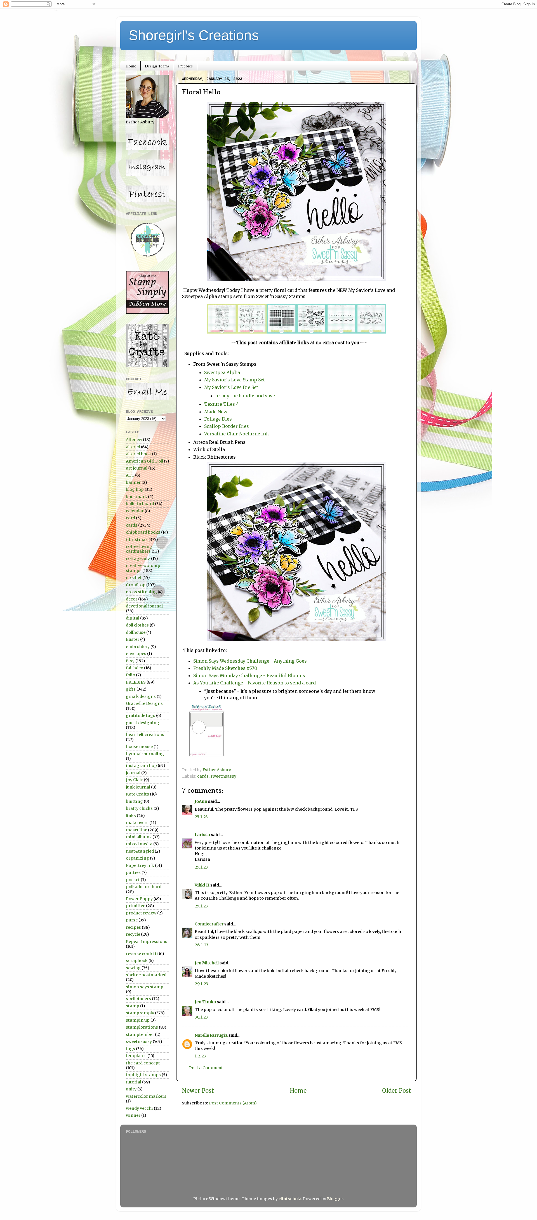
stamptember (140, 1034)
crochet (134, 577)
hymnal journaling (145, 753)
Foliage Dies (218, 419)
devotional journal (144, 606)
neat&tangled (140, 851)
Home (131, 66)
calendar (135, 510)
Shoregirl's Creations (194, 35)
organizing (137, 858)
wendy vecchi (139, 1108)
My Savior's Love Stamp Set (234, 380)
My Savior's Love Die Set (231, 387)
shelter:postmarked (146, 974)
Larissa (202, 834)
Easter (132, 639)
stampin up (138, 1020)
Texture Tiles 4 (221, 404)
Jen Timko (205, 1001)
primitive (135, 905)
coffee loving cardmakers (139, 549)
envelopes (136, 653)
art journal (136, 468)
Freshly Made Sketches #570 (225, 668)
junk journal (138, 787)
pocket (133, 879)
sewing (133, 967)
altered (133, 446)
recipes (133, 927)
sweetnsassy (223, 776)
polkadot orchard (143, 886)
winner (133, 1115)
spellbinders (138, 998)
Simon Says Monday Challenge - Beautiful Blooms (249, 675)
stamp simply (140, 1012)
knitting (134, 801)
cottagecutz (138, 558)
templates (136, 1055)
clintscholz (290, 1198)
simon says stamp (144, 986)
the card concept (143, 1063)
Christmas (137, 539)
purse (132, 920)
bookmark (136, 496)
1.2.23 (200, 1056)
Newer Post (198, 1090)
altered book (138, 453)
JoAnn (201, 801)
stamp (132, 1005)
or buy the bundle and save (245, 395)
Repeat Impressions (146, 941)
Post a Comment (206, 1067)
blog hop (135, 489)
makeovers (137, 822)
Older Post (396, 1090)
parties (133, 872)
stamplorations (142, 1027)
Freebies (185, 66)
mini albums (139, 836)
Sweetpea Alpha (222, 372)
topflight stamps (143, 1074)
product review (141, 913)
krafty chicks (139, 808)
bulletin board (140, 503)
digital (132, 618)
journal (133, 772)
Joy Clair (134, 779)
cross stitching (141, 591)
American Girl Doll (144, 461)
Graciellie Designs (144, 703)
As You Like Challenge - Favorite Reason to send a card (254, 683)
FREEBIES (136, 682)
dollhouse (135, 632)
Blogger (335, 1198)
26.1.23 (201, 944)
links (131, 815)
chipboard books (143, 532)
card (130, 517)
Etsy (130, 660)
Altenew (134, 439)
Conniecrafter (209, 923)
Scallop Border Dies (226, 426)
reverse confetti (142, 953)
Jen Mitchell (207, 962)
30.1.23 (201, 1017)
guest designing (142, 722)
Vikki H (202, 885)
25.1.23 (201, 816)
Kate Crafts (137, 794)
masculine (136, 829)
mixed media (139, 843)
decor (131, 599)
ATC (130, 475)
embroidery (138, 646)
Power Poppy (139, 898)
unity (131, 1089)
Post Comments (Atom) (233, 1103)
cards (203, 776)
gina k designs (141, 696)
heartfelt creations (145, 734)
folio (130, 674)
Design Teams (157, 66)
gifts (131, 689)
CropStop (135, 584)
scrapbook (137, 960)
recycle (133, 934)
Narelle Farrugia (211, 1035)
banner (133, 482)
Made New (215, 411)
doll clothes (137, 625)
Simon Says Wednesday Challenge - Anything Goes (250, 661)
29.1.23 (201, 983)
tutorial (133, 1082)
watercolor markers (146, 1096)
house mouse (139, 746)
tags (130, 1048)
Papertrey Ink (140, 865)
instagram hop (141, 765)
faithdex (134, 667)
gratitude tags (140, 715)
